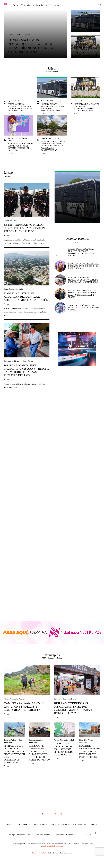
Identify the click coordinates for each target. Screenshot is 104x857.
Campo (77, 101)
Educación (83, 740)
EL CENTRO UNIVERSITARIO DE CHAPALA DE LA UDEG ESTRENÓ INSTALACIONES (89, 751)
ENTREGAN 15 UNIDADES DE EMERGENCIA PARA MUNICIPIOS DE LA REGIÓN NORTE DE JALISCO (39, 753)
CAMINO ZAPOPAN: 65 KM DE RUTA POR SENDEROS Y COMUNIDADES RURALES (24, 706)
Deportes (57, 699)
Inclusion (11, 138)
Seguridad (14, 220)
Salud (72, 740)
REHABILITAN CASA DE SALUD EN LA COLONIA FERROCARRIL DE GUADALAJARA (63, 749)
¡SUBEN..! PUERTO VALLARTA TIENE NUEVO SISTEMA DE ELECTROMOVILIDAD (77, 206)
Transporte (60, 101)
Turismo (22, 699)
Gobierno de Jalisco (19, 361)
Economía (7, 361)
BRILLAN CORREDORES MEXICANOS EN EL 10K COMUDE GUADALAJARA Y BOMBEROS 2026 (73, 708)
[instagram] (61, 813)
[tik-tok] (55, 813)
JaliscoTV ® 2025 (39, 853)
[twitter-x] (49, 813)
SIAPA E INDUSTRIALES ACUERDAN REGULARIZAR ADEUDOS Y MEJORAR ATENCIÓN (26, 296)
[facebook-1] (42, 813)
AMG (19, 34)
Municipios (14, 699)
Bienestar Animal (10, 740)
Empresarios (13, 289)
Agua (11, 34)
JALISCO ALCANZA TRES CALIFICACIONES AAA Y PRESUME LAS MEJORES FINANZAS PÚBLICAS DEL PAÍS (26, 370)
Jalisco (27, 34)
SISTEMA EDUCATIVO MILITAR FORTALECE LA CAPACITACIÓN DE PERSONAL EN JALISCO (26, 228)
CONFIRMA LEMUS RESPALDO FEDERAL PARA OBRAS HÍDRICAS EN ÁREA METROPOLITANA (30, 46)
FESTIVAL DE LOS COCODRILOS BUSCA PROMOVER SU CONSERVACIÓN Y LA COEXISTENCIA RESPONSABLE (14, 754)
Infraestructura (21, 138)
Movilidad (51, 101)
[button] (73, 219)
